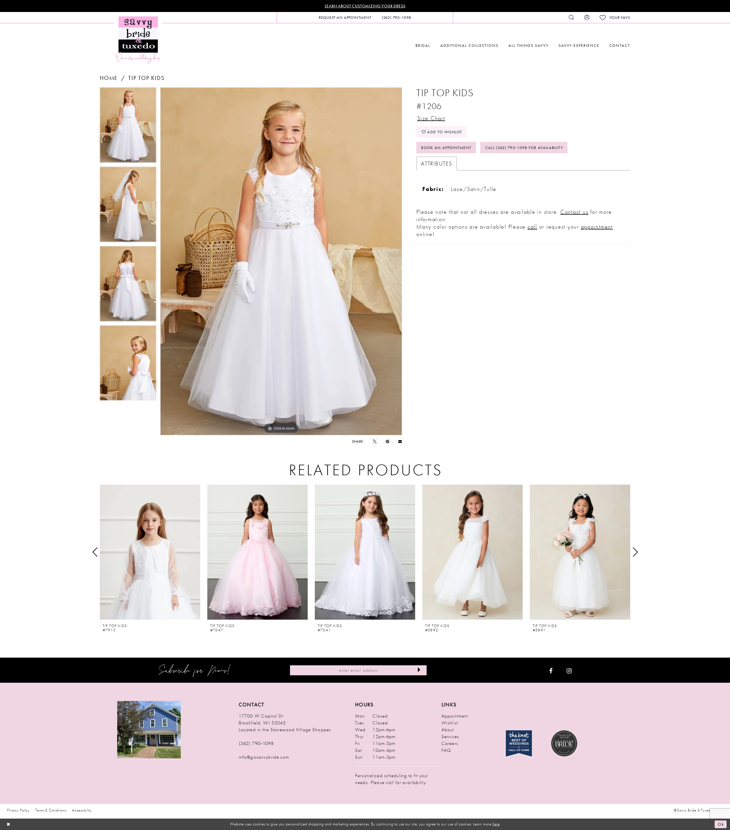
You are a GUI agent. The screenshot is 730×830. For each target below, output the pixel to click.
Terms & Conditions (50, 810)
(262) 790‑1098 (256, 743)
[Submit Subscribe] (419, 670)
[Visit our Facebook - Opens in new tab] (551, 670)
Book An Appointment (446, 147)
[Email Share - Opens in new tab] (400, 441)
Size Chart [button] (431, 118)
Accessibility (82, 810)
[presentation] (150, 552)
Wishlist (449, 723)
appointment (597, 226)
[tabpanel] (128, 127)
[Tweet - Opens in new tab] (374, 441)
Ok (721, 824)
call (532, 226)
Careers (449, 743)
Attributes (436, 163)
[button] (587, 17)
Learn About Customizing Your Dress (365, 6)
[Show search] (571, 17)
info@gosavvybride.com (264, 757)
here (496, 824)
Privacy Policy (18, 810)
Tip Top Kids (146, 78)
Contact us (574, 211)
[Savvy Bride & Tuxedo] (138, 39)
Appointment (454, 716)
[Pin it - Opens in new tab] (388, 441)
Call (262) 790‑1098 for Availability (524, 147)
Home (109, 78)
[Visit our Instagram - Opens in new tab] (569, 670)
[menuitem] (345, 17)
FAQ (446, 750)
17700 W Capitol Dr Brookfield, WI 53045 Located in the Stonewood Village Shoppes (285, 723)
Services (450, 736)
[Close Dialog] (8, 824)
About (447, 729)
